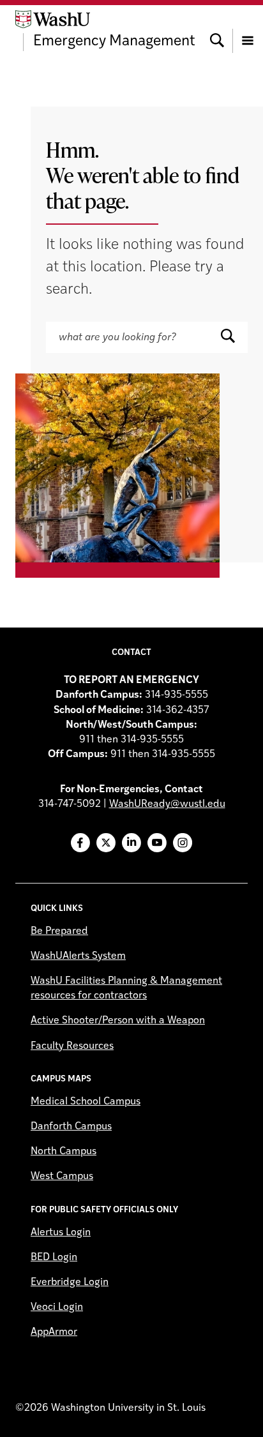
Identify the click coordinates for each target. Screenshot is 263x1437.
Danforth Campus (71, 1127)
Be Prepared (59, 931)
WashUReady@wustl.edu (167, 804)
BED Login (54, 1258)
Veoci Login (57, 1307)
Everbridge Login (70, 1282)
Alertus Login (61, 1233)
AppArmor (54, 1332)
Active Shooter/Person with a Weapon (118, 1021)
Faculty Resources (72, 1046)
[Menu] (247, 30)
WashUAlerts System (78, 956)
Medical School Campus (85, 1102)
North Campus (63, 1152)
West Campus (62, 1176)
